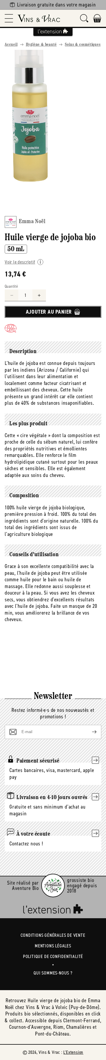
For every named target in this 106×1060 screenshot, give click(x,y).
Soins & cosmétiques (82, 44)
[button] (9, 18)
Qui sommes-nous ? (53, 973)
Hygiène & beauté (41, 44)
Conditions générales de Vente (53, 935)
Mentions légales (53, 946)
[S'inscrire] (89, 732)
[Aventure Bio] (53, 885)
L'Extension (73, 1052)
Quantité (11, 286)
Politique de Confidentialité (53, 956)
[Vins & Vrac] (39, 18)
